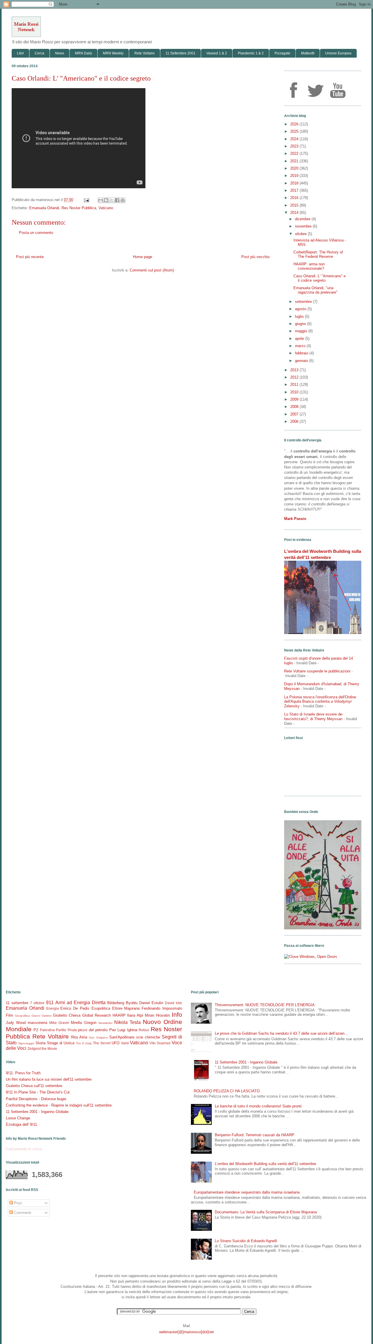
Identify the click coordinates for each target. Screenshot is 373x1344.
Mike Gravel (59, 1023)
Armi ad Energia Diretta (80, 1002)
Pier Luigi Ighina (123, 1030)
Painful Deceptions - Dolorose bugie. (36, 1099)
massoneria (37, 1022)
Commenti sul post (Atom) (152, 270)
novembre (304, 226)
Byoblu (132, 1003)
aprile (300, 338)
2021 (295, 161)
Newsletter (105, 1023)
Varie (125, 1043)
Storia (40, 1043)
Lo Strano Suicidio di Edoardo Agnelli (246, 1241)
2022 (295, 153)
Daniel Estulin (151, 1003)
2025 (295, 131)
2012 (295, 377)
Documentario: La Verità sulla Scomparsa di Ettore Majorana (266, 1212)
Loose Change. (18, 1118)
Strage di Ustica (61, 1043)
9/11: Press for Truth (23, 1073)
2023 (295, 146)
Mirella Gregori (83, 1022)
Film (9, 1015)
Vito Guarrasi (159, 1043)
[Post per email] (86, 200)
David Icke (173, 1003)
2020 (295, 168)
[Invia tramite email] (100, 200)
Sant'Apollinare (121, 1037)
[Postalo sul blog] (106, 200)
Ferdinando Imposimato (162, 1008)
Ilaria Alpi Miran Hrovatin (148, 1015)
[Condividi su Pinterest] (123, 200)
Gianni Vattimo (41, 1015)
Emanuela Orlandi (44, 208)
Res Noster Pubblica (78, 208)
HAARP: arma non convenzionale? (309, 266)
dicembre (303, 219)
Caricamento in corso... (25, 1149)
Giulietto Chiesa (66, 1015)
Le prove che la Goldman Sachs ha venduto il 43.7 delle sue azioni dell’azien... (281, 1033)
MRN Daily (83, 53)
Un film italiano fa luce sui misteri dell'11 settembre (49, 1079)
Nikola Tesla (127, 1022)
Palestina (47, 1030)
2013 (295, 370)
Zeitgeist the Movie (42, 1048)
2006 (295, 421)
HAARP (119, 1015)
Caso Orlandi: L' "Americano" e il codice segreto (319, 278)
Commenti (22, 1212)
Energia (52, 1008)
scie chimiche (148, 1037)
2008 (295, 406)
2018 (295, 183)
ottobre (301, 234)
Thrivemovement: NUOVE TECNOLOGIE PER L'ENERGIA (265, 1005)
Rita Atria (79, 1037)
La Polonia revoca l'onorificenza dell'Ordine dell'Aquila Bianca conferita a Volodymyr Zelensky (320, 701)
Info (177, 1014)
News (59, 53)
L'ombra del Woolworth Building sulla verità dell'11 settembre (265, 1164)
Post (17, 1203)
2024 (295, 139)
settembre (304, 301)
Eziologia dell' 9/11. (22, 1124)
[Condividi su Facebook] (117, 200)
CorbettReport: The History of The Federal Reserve (318, 254)
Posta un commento (36, 232)
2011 (295, 384)
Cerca (39, 53)
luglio (300, 316)
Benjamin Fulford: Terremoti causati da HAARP (254, 1135)
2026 (295, 124)
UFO (115, 1043)
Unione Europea (338, 53)
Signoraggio (26, 1043)
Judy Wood (16, 1022)
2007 (295, 414)
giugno (301, 324)
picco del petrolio (93, 1030)
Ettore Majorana (126, 1008)
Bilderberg (115, 1003)
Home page (142, 257)
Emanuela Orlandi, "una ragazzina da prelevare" (315, 290)
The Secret (101, 1043)
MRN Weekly (113, 53)
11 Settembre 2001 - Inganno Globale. (38, 1111)
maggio (301, 331)
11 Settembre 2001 (181, 53)
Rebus (144, 1030)
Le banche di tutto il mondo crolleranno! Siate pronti (258, 1106)
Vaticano (105, 208)
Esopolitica (101, 1008)
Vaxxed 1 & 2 (216, 53)
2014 (295, 212)
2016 (295, 198)
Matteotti (307, 53)
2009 (295, 399)
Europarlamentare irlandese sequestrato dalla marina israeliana (247, 1192)
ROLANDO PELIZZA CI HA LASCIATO (227, 1091)
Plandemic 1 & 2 (251, 53)
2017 (295, 190)
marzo (301, 346)
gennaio (302, 360)
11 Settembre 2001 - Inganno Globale (246, 1062)
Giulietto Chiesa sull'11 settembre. (34, 1086)
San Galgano (98, 1037)
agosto (301, 309)
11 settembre (17, 1003)
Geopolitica (22, 1015)
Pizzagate (282, 53)
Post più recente (30, 257)
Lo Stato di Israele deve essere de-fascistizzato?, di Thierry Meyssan (313, 716)
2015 (295, 205)
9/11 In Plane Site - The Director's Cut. (38, 1092)
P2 (36, 1030)
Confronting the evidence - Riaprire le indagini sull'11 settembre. (59, 1105)
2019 (295, 175)
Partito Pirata (66, 1030)
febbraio (302, 353)
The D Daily (84, 1043)
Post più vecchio (255, 257)
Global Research (96, 1015)
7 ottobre (37, 1003)
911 (50, 1002)
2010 (295, 392)
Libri (20, 53)
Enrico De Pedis (74, 1008)
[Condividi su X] (112, 200)
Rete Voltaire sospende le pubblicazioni (317, 671)
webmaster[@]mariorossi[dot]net (186, 1332)
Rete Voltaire (144, 53)
